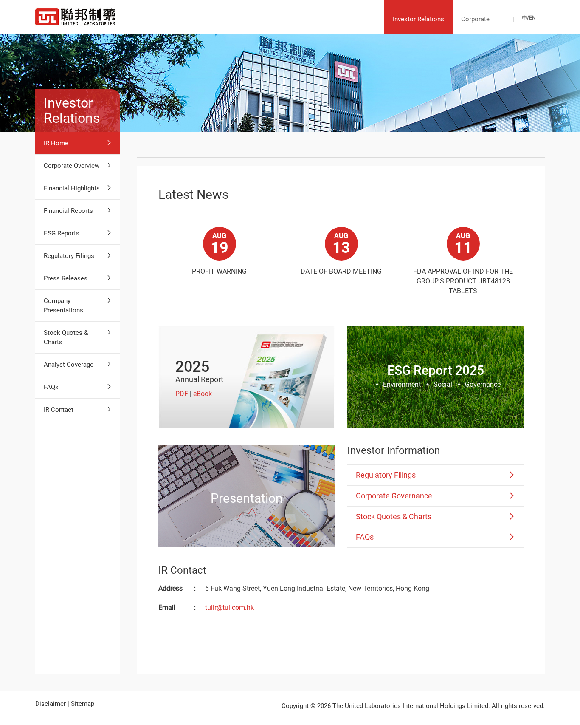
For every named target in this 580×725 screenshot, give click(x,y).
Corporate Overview (71, 166)
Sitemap (82, 704)
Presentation (247, 497)
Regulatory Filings (69, 256)
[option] (219, 254)
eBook (202, 393)
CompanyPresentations (63, 305)
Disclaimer (50, 704)
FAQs (51, 387)
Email (166, 607)
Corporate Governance (394, 495)
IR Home (56, 143)
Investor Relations (418, 19)
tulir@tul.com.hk (229, 607)
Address (170, 588)
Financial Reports (68, 211)
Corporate (475, 19)
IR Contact (58, 409)
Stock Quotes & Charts (66, 337)
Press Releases (65, 278)
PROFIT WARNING (219, 271)
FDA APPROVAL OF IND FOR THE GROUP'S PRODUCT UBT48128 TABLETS (463, 281)
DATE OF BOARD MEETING (341, 271)
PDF (181, 393)
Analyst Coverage (68, 364)
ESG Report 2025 (435, 370)
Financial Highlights (72, 188)
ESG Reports (61, 233)
